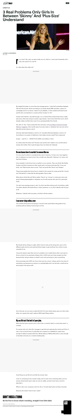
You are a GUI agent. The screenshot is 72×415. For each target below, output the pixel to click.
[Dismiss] (70, 402)
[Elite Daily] (8, 3)
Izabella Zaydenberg (10, 53)
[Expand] (65, 402)
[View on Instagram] (42, 287)
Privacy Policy (31, 406)
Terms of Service (24, 406)
